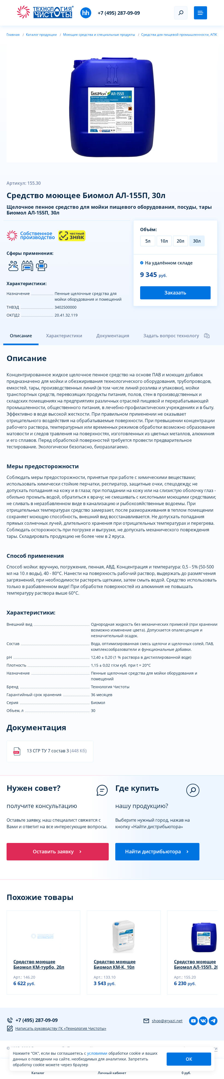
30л (197, 241)
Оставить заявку (53, 851)
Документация (112, 336)
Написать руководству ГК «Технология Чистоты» (60, 1028)
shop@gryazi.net (167, 1020)
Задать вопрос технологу (171, 336)
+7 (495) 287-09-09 (119, 13)
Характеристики (64, 336)
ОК (189, 1059)
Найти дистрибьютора (153, 851)
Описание (21, 336)
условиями (97, 1053)
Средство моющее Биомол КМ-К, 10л (114, 964)
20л (180, 241)
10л (164, 241)
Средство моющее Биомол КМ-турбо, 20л (38, 964)
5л (148, 241)
